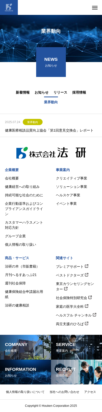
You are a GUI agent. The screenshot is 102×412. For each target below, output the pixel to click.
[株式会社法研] (9, 7)
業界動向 (32, 122)
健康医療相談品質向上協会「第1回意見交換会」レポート (49, 130)
